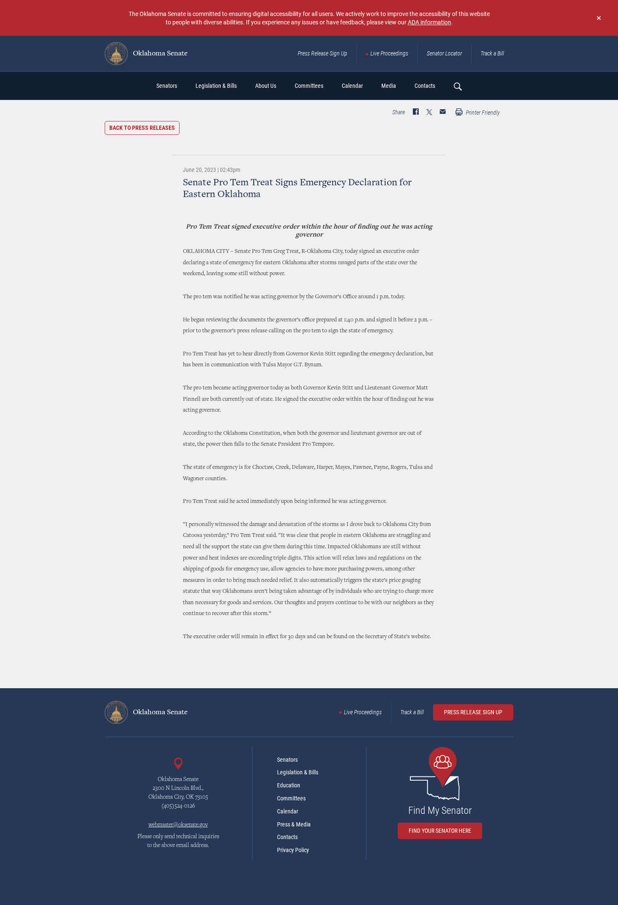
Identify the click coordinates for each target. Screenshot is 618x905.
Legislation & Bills (297, 772)
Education (288, 785)
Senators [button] (166, 85)
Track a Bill (492, 53)
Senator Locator (444, 53)
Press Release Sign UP (473, 712)
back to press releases (142, 127)
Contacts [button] (425, 85)
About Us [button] (265, 85)
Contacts (287, 837)
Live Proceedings (389, 53)
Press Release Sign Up (322, 53)
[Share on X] (429, 112)
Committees (291, 798)
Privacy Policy (293, 850)
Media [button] (388, 85)
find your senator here (440, 830)
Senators (287, 759)
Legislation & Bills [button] (216, 85)
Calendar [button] (352, 85)
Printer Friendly (482, 112)
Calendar (287, 811)
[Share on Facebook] (416, 112)
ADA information (429, 22)
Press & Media (294, 824)
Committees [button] (309, 85)
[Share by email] (442, 112)
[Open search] (457, 86)
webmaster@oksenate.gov (178, 825)
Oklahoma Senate (159, 54)
